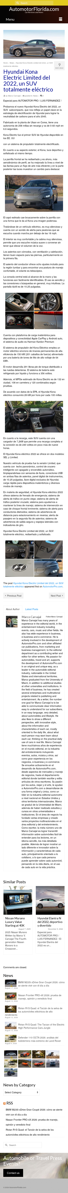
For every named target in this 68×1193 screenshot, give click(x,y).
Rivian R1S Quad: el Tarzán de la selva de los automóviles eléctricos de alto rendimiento (33, 1011)
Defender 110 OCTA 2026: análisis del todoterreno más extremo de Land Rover (39, 1039)
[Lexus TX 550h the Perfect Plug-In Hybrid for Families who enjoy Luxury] (10, 1072)
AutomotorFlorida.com (34, 9)
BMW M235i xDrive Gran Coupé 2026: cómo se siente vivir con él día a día (41, 984)
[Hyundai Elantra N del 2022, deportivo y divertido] (17, 900)
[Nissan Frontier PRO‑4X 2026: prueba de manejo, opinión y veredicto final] (24, 1054)
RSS (9, 1103)
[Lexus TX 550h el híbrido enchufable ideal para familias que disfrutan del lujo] (52, 1063)
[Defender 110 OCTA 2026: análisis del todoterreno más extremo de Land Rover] (10, 1063)
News (35, 95)
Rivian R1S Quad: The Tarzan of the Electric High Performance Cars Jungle (41, 1026)
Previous (6, 924)
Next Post (56, 595)
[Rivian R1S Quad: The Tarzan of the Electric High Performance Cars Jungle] (52, 1054)
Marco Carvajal (14, 95)
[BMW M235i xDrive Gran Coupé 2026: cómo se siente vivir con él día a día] (10, 1054)
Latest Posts (31, 609)
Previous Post (14, 595)
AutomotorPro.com (53, 586)
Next (62, 924)
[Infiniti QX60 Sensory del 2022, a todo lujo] (50, 900)
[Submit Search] (17, 3)
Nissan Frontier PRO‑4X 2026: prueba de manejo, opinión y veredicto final (39, 997)
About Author (13, 609)
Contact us (13, 1173)
